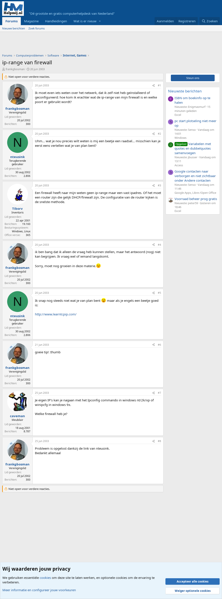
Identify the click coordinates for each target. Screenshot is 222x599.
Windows (180, 138)
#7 (159, 393)
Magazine (31, 21)
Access (179, 165)
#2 (159, 134)
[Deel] (153, 85)
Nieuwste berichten (185, 91)
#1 (159, 85)
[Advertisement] (81, 43)
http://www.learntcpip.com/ (56, 314)
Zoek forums (36, 28)
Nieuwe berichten (13, 28)
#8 (159, 441)
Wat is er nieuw (84, 21)
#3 (159, 185)
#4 (159, 245)
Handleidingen (56, 21)
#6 (159, 345)
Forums (11, 21)
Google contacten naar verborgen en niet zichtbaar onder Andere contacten (195, 175)
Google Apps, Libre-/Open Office (195, 193)
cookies (45, 577)
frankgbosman (15, 69)
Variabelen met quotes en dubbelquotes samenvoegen (193, 148)
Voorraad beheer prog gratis (196, 199)
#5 (159, 293)
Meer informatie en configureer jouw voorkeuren (39, 590)
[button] (100, 21)
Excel (178, 115)
